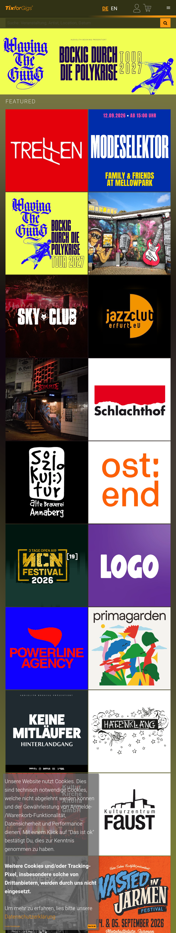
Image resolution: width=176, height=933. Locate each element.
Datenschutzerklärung (30, 917)
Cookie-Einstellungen (12, 926)
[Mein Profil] (137, 7)
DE (105, 8)
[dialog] (51, 852)
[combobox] (83, 23)
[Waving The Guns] (88, 61)
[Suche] (165, 23)
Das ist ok (92, 926)
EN (114, 8)
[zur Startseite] (19, 7)
